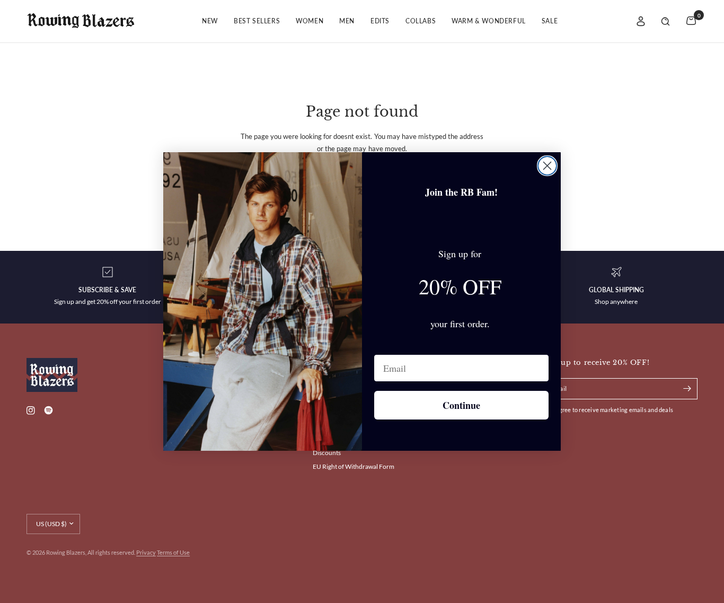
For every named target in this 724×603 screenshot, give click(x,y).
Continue (461, 405)
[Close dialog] (547, 165)
